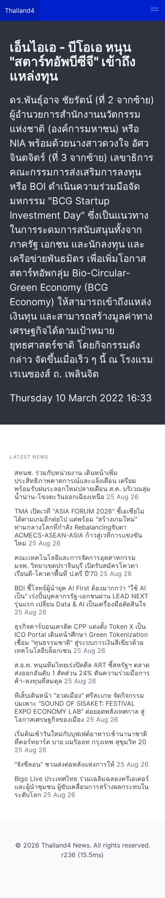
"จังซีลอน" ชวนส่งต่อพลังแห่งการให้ (81, 764)
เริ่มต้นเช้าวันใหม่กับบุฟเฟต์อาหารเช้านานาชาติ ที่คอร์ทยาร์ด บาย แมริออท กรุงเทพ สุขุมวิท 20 (80, 742)
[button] (155, 10)
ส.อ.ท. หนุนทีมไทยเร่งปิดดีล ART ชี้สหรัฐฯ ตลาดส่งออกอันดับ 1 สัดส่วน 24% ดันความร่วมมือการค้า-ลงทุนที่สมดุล (82, 673)
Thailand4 (19, 10)
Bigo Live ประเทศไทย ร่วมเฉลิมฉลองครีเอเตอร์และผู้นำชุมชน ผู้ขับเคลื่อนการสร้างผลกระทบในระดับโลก (81, 787)
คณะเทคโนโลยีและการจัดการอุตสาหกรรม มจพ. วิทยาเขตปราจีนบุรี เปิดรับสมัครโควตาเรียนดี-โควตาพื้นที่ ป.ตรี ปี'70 (76, 566)
